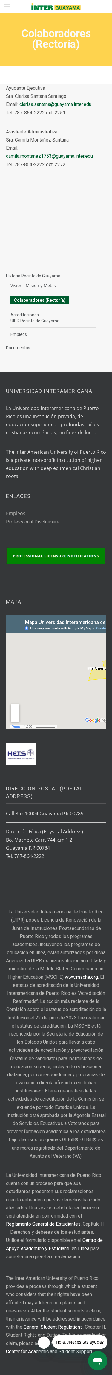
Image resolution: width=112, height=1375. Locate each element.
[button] (7, 6)
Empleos (18, 334)
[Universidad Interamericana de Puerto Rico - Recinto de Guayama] (56, 6)
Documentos (18, 347)
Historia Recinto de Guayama (33, 276)
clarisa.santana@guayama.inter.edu (55, 104)
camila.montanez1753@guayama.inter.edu (49, 156)
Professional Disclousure (32, 522)
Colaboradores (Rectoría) (39, 300)
